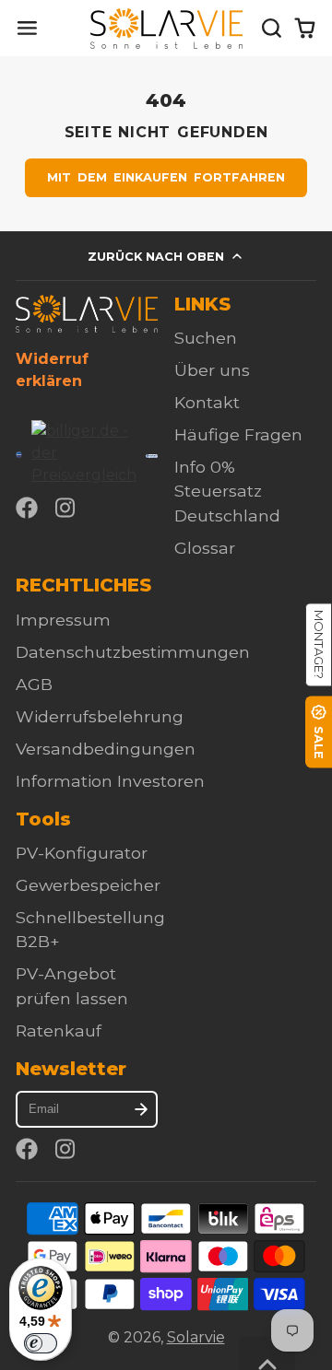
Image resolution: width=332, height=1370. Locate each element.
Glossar (204, 547)
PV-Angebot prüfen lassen (72, 985)
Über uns (212, 370)
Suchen (205, 337)
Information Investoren (110, 780)
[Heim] (166, 28)
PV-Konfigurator (82, 852)
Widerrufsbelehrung (100, 716)
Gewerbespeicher (88, 885)
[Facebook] (27, 508)
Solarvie (196, 1337)
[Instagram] (66, 508)
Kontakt (207, 402)
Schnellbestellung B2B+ (90, 929)
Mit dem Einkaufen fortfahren (166, 177)
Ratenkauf (58, 1030)
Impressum (63, 619)
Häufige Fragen (238, 434)
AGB (34, 684)
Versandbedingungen (106, 748)
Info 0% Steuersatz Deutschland (227, 491)
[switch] (40, 1343)
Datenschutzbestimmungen (133, 652)
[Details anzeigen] (87, 314)
